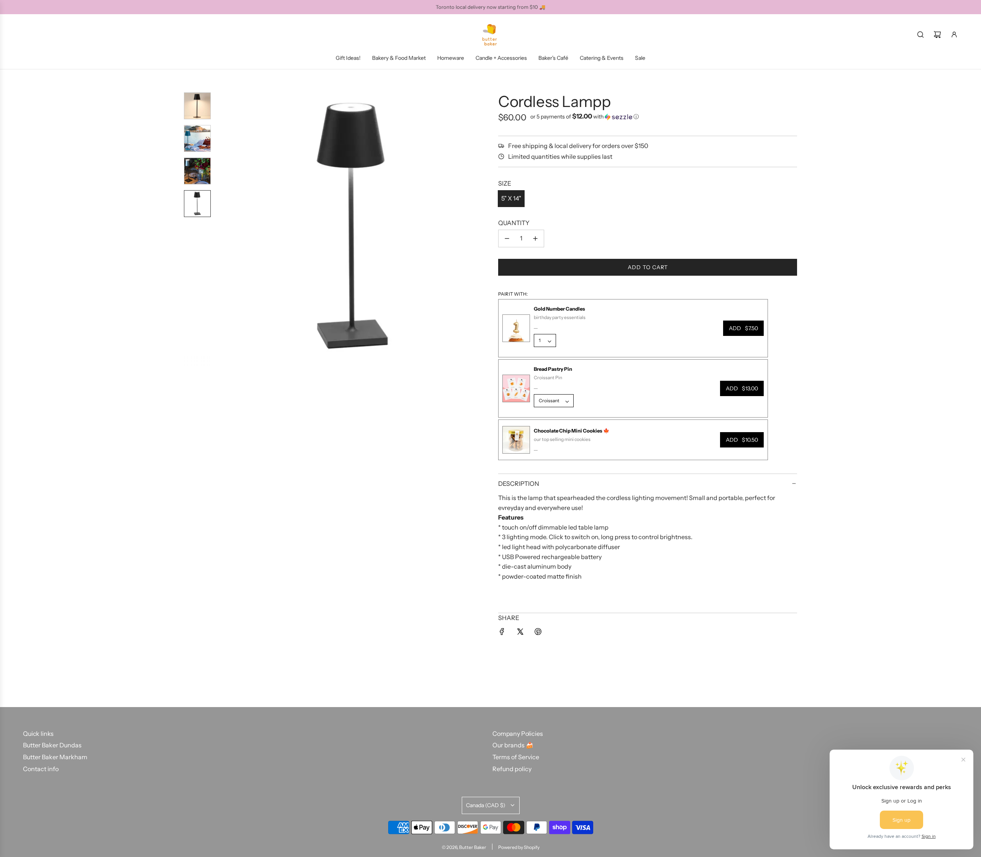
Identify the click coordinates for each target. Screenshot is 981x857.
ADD (743, 328)
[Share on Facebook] (502, 633)
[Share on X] (520, 633)
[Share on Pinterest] (538, 633)
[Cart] (937, 34)
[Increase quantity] (535, 238)
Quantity (514, 223)
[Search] (920, 34)
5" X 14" (511, 198)
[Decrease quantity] (507, 238)
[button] (223, 230)
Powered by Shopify (519, 847)
